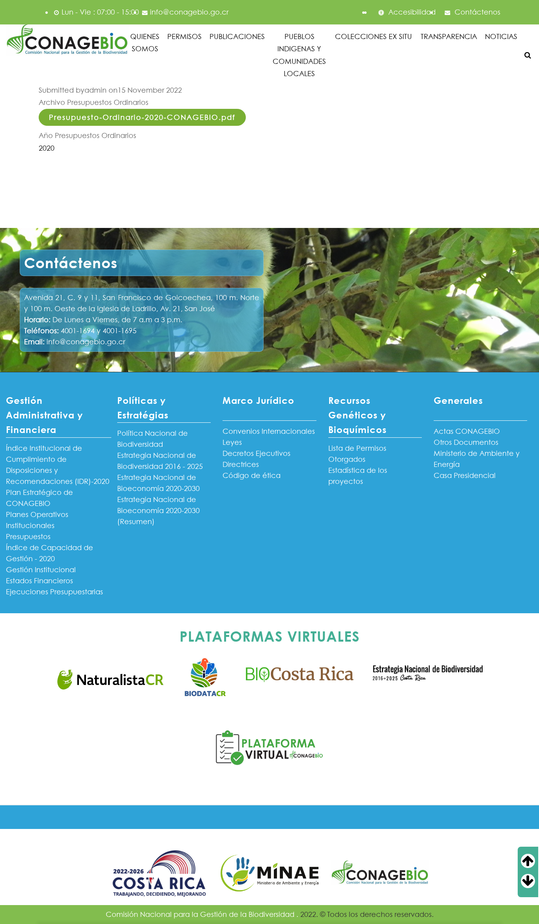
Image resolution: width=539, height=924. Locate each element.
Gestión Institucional (41, 570)
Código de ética (252, 475)
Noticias (501, 36)
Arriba (534, 861)
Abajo (534, 881)
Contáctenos (476, 12)
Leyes (232, 442)
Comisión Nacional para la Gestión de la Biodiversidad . (203, 914)
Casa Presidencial (465, 475)
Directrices (241, 464)
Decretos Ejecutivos (256, 453)
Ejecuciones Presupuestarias (54, 592)
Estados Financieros (39, 581)
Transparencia (449, 36)
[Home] (67, 40)
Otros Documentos (466, 442)
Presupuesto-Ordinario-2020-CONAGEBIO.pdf (142, 117)
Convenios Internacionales (269, 431)
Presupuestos (28, 536)
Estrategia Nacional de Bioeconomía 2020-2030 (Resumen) (158, 510)
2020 (46, 148)
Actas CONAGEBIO (467, 431)
